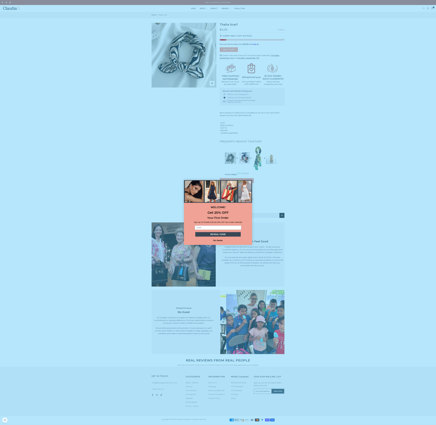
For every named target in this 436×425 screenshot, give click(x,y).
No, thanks (218, 240)
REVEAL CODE (218, 234)
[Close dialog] (250, 182)
